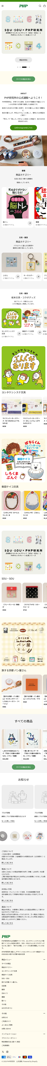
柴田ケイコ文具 (7, 975)
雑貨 (3, 989)
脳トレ (4, 1000)
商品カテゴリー (7, 967)
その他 (4, 1004)
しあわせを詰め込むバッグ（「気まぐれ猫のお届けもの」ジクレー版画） (11, 753)
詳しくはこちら (7, 862)
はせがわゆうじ (7, 1008)
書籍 (3, 997)
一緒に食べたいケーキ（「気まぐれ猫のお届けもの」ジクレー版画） (32, 753)
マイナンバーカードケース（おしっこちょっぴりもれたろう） (31, 420)
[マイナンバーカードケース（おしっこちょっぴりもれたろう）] (32, 406)
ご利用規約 (5, 1045)
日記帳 (4, 986)
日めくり (5, 993)
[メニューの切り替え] (2, 6)
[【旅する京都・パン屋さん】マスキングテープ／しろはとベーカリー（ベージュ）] (11, 684)
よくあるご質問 (7, 1025)
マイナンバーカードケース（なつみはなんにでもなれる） (11, 420)
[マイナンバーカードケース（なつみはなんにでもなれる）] (11, 406)
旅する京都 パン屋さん (9, 982)
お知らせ (5, 1017)
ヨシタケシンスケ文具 (9, 971)
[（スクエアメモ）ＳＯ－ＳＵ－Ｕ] (32, 592)
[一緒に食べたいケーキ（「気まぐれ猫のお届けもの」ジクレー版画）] (32, 739)
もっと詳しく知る (8, 821)
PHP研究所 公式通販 (14, 1061)
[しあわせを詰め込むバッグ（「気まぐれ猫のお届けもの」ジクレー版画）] (11, 739)
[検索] (40, 6)
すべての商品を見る (23, 79)
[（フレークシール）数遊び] (11, 592)
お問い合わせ (6, 1029)
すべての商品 (6, 963)
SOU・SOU (5, 978)
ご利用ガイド (6, 1021)
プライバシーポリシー (9, 1038)
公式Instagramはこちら (23, 128)
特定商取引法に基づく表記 (11, 1042)
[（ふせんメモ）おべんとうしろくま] (11, 501)
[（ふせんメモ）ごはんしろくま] (32, 501)
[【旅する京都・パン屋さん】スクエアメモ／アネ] (32, 684)
